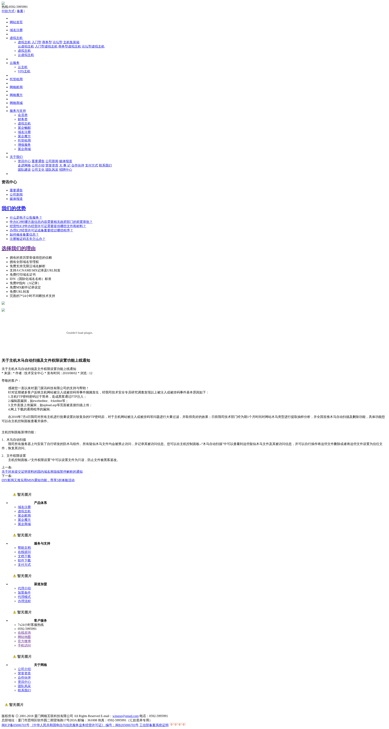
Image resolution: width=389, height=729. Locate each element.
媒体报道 (65, 161)
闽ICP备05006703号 (15, 725)
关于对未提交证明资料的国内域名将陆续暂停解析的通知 (42, 471)
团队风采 (51, 169)
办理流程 (24, 601)
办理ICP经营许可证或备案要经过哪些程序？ (41, 230)
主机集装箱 (71, 42)
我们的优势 (14, 208)
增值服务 (24, 144)
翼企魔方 (24, 136)
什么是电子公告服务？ (26, 217)
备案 (20, 11)
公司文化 (38, 169)
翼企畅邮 (24, 127)
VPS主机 (24, 71)
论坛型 (57, 42)
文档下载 (24, 556)
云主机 (23, 67)
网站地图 (24, 637)
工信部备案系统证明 (154, 725)
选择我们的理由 (19, 248)
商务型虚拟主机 (69, 46)
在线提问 (24, 552)
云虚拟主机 (26, 46)
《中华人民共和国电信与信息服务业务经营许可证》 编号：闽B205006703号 (84, 725)
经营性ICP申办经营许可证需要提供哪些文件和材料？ (48, 226)
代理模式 (24, 597)
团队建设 (24, 169)
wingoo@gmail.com (125, 716)
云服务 (14, 63)
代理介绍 (24, 588)
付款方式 (8, 11)
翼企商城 (24, 149)
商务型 (47, 42)
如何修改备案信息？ (24, 234)
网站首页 (16, 22)
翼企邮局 (24, 515)
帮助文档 (24, 547)
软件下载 (24, 560)
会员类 (23, 115)
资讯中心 (24, 161)
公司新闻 (51, 161)
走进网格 (24, 165)
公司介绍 (38, 165)
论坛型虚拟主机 (93, 46)
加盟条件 (24, 592)
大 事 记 (65, 165)
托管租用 (16, 79)
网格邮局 (16, 87)
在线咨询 (24, 632)
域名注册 (16, 30)
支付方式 (91, 165)
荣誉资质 (51, 165)
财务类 (23, 119)
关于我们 (16, 157)
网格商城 (16, 103)
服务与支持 (18, 110)
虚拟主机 (16, 38)
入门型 (36, 42)
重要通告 (38, 161)
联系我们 (105, 165)
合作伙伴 (77, 165)
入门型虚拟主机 (46, 46)
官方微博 (24, 641)
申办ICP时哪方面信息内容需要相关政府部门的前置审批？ (51, 222)
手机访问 (24, 645)
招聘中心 (65, 169)
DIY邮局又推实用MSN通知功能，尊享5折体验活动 (38, 480)
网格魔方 (16, 95)
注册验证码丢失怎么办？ (27, 239)
